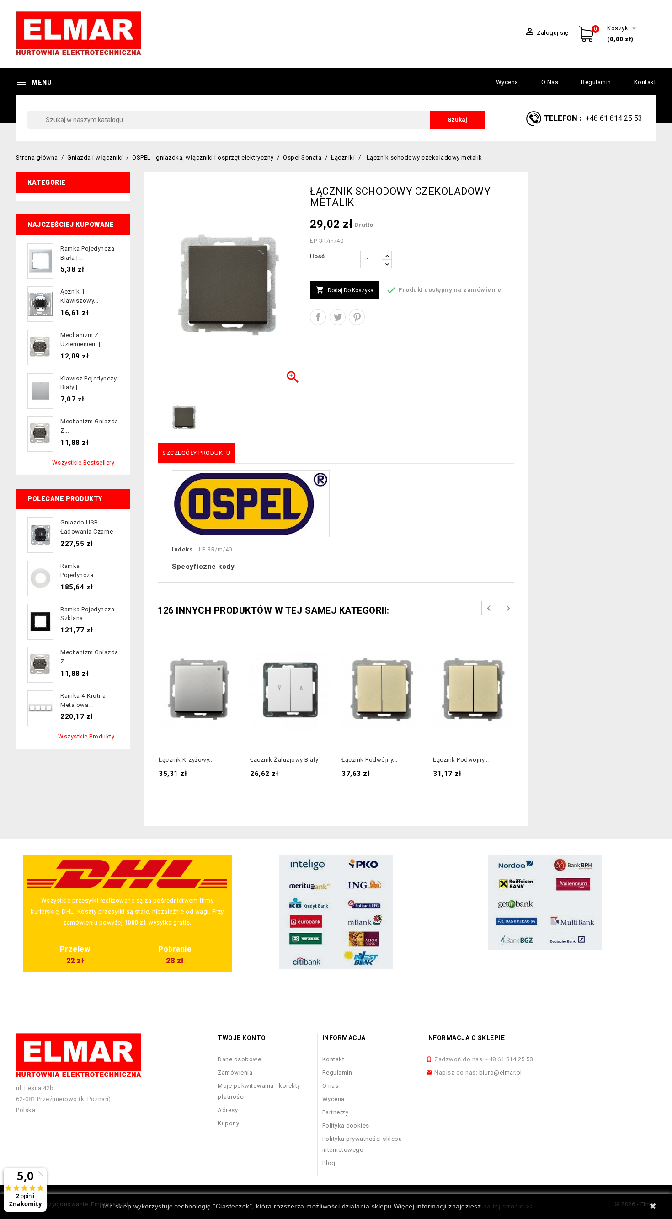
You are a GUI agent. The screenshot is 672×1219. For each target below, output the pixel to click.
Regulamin (596, 82)
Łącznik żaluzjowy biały (284, 759)
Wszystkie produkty (86, 736)
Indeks (182, 549)
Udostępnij (317, 317)
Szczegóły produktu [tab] (196, 452)
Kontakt (645, 82)
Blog (329, 1163)
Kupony (228, 1123)
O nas (550, 82)
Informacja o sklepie (465, 1038)
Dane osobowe (239, 1059)
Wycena (507, 82)
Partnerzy (335, 1112)
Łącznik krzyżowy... (186, 759)
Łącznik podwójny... (369, 759)
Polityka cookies (345, 1125)
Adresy (228, 1110)
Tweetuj (337, 317)
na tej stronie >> (508, 1206)
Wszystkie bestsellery (83, 462)
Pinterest (356, 317)
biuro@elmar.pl (500, 1072)
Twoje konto (242, 1038)
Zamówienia (235, 1072)
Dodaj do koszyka (344, 290)
